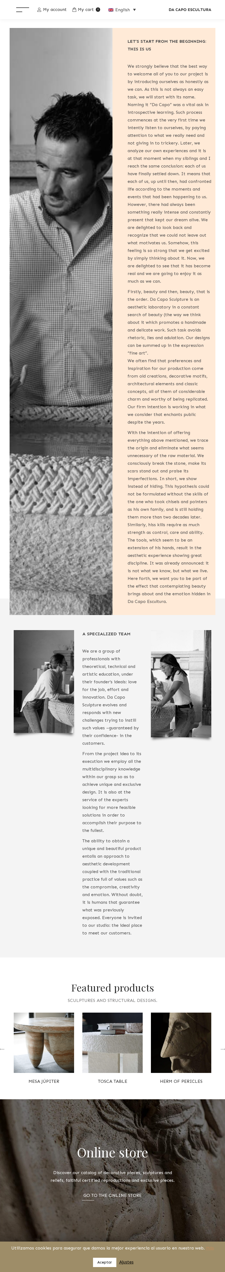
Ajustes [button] (126, 1262)
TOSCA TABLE (112, 1081)
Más (210, 1248)
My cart (88, 9)
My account (55, 9)
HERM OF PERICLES (181, 1081)
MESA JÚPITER (44, 1081)
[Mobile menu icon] (23, 9)
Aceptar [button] (104, 1262)
